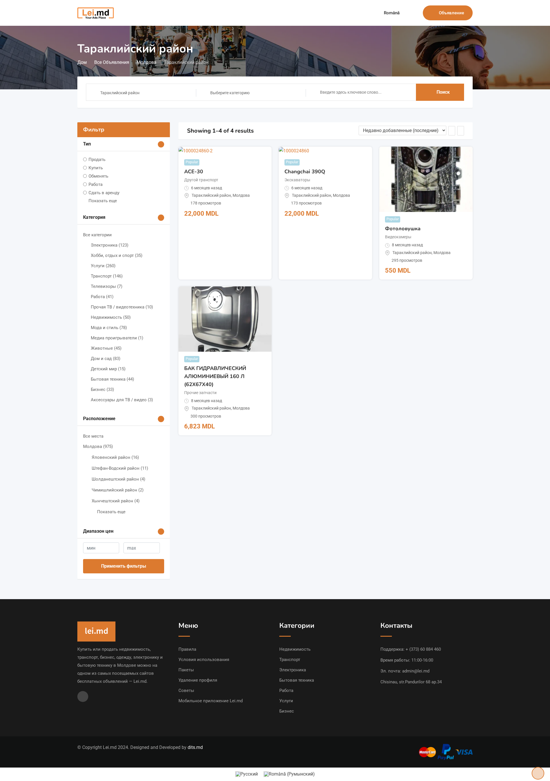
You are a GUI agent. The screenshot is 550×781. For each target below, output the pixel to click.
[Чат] (406, 13)
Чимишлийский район (118, 490)
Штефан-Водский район (120, 468)
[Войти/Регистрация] (415, 13)
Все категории (97, 234)
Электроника (109, 245)
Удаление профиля (197, 680)
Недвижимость (111, 317)
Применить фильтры (123, 566)
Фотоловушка (403, 228)
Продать (97, 159)
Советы (186, 690)
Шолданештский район (118, 479)
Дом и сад (105, 358)
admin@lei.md (415, 671)
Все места (93, 436)
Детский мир (108, 368)
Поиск (443, 92)
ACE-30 (193, 171)
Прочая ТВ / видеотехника (122, 307)
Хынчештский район (116, 500)
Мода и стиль (109, 327)
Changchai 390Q (304, 171)
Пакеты (186, 669)
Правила (187, 649)
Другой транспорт (201, 180)
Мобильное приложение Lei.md (210, 700)
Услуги (103, 265)
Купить (96, 167)
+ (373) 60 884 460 (423, 649)
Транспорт (107, 276)
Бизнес (102, 389)
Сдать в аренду (104, 192)
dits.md (195, 747)
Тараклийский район (211, 195)
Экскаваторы (297, 180)
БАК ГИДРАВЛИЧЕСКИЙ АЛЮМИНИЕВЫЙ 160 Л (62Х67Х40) (215, 376)
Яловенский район (115, 457)
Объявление (451, 12)
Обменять (98, 176)
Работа (96, 184)
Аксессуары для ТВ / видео (122, 399)
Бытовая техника (112, 379)
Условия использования (203, 659)
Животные (106, 348)
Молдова (98, 446)
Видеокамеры (398, 237)
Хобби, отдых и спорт (116, 255)
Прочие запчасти (200, 392)
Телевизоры (106, 286)
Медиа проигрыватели (117, 338)
